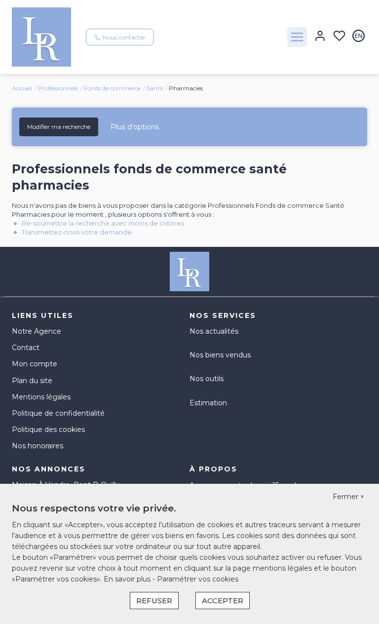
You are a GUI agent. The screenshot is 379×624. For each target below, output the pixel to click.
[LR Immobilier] (41, 36)
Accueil (22, 88)
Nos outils (207, 378)
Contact (25, 347)
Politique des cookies (48, 429)
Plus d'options (135, 126)
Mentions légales (41, 396)
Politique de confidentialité (58, 413)
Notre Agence (36, 331)
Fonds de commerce (112, 88)
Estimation (208, 402)
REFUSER (154, 600)
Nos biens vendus (220, 355)
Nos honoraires (37, 445)
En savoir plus (128, 579)
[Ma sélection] (339, 37)
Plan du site (32, 380)
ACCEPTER (222, 600)
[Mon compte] (320, 37)
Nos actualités (214, 331)
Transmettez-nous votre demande (77, 232)
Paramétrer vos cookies (197, 579)
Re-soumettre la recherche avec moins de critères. (104, 223)
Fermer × (348, 496)
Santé (155, 88)
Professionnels (58, 88)
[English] (358, 37)
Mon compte (34, 363)
